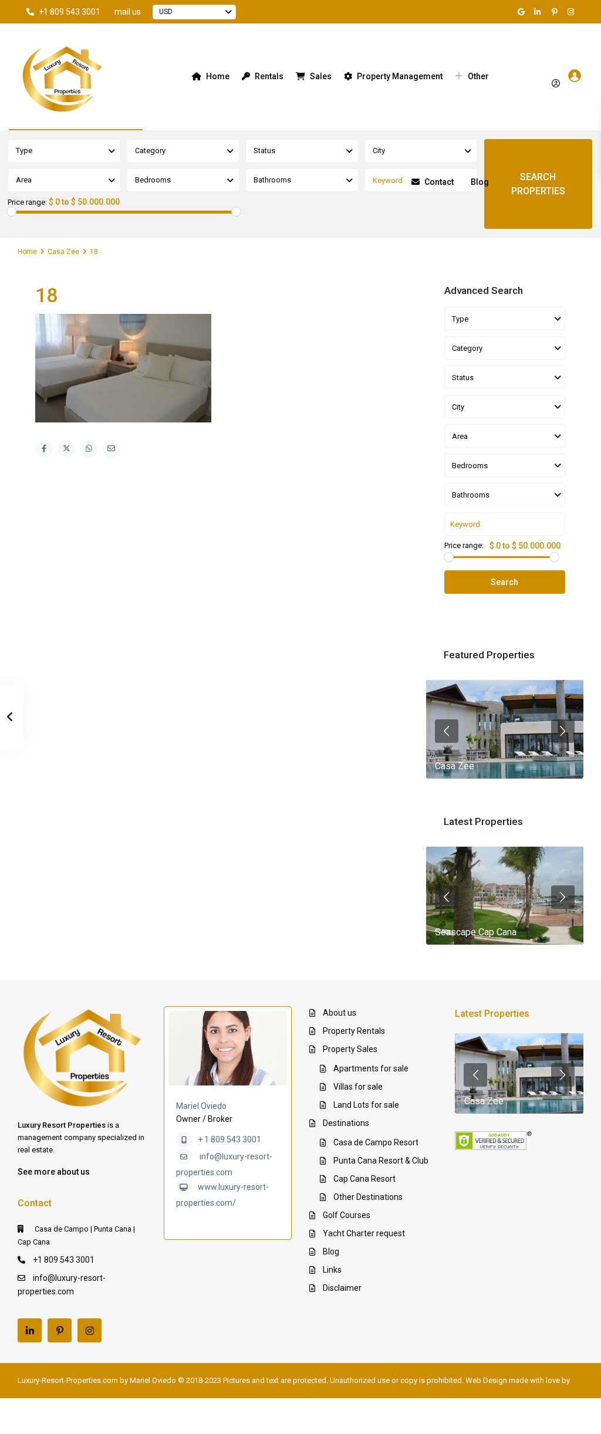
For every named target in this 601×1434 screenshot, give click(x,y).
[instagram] (572, 11)
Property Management (400, 76)
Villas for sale (358, 1086)
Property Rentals (354, 1031)
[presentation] (446, 731)
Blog (480, 182)
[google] (523, 11)
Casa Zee (63, 252)
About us (339, 1012)
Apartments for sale (370, 1068)
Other (478, 76)
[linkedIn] (539, 11)
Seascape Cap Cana (475, 932)
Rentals (269, 76)
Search (504, 582)
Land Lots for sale (366, 1105)
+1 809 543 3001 (69, 11)
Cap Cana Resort (364, 1178)
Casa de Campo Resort (375, 1142)
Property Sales (350, 1049)
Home (217, 76)
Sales (321, 76)
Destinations (346, 1123)
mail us (127, 11)
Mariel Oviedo (201, 1106)
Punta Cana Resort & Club (380, 1160)
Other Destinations (368, 1197)
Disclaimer (342, 1288)
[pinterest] (556, 11)
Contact (439, 182)
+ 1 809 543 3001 (229, 1139)
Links (332, 1269)
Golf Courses (346, 1215)
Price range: (27, 202)
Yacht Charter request (364, 1233)
